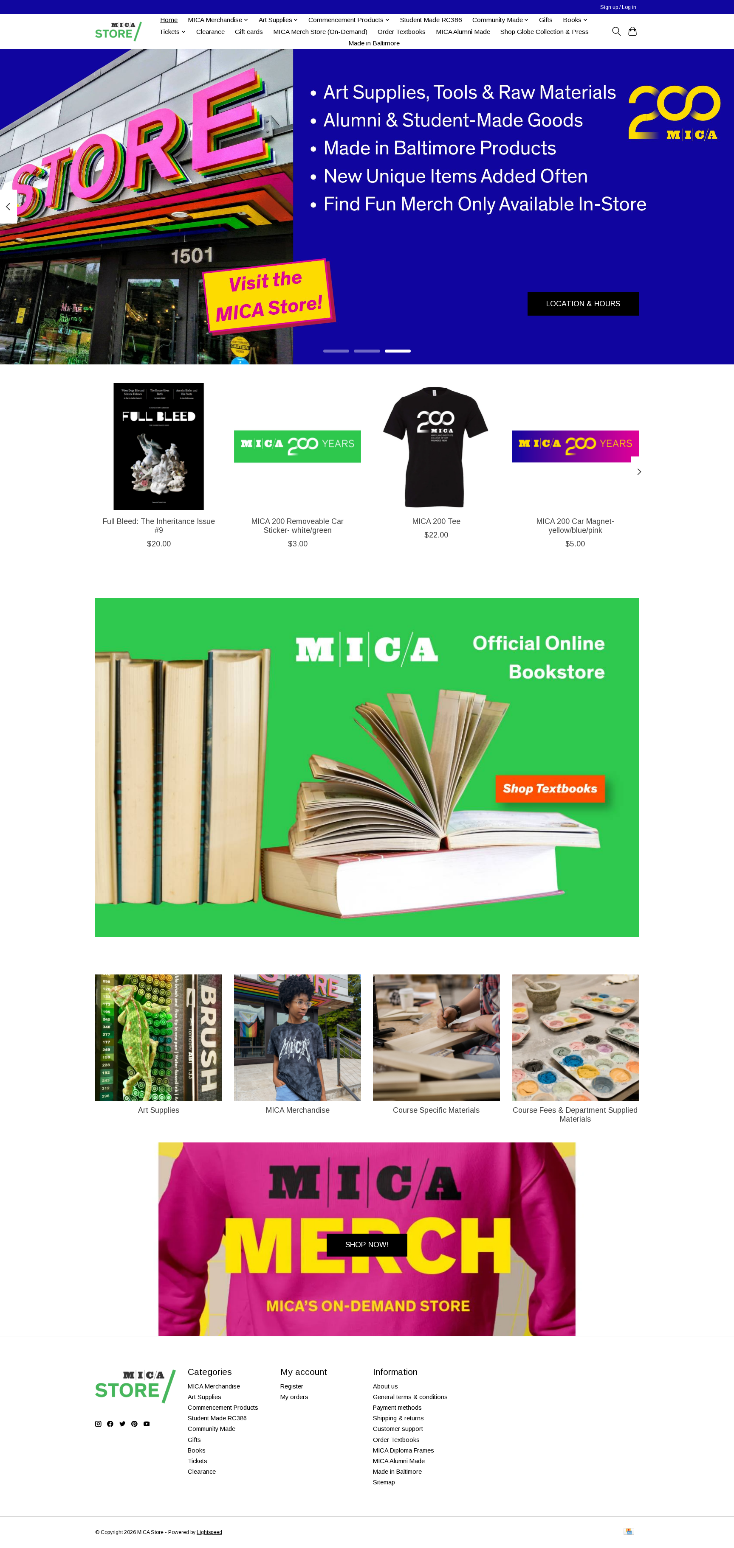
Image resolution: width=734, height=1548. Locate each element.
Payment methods (397, 1407)
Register (291, 1386)
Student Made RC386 (431, 19)
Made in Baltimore (374, 43)
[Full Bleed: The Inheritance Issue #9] (158, 446)
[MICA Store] (118, 31)
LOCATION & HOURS (583, 304)
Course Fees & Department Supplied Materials (575, 1114)
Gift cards (249, 31)
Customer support (398, 1428)
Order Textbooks (402, 31)
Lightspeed (209, 1532)
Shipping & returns (398, 1418)
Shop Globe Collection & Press (544, 31)
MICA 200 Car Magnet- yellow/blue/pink (575, 526)
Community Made (211, 1428)
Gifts (546, 19)
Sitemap (384, 1482)
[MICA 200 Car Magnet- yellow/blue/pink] (575, 446)
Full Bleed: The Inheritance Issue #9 (159, 526)
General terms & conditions (410, 1397)
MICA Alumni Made (463, 31)
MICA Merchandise (298, 1110)
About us (385, 1386)
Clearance (210, 31)
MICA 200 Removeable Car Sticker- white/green (297, 526)
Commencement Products (223, 1407)
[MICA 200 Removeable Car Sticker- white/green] (297, 446)
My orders (294, 1397)
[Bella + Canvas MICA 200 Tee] (436, 446)
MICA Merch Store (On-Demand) (320, 31)
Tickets (197, 1461)
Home (169, 19)
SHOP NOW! (367, 1244)
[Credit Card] (629, 1532)
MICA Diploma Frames (403, 1450)
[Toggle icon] (616, 31)
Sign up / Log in (618, 7)
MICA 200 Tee (436, 521)
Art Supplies (158, 1110)
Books (197, 1450)
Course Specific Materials (436, 1110)
